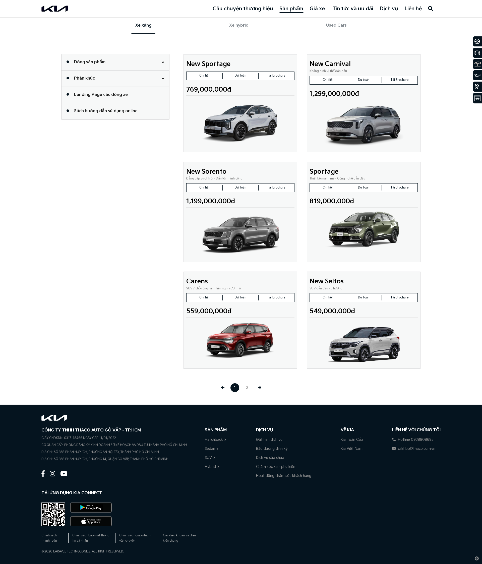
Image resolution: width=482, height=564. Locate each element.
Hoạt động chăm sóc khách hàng (283, 476)
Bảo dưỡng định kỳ (272, 449)
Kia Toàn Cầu (352, 439)
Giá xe (317, 9)
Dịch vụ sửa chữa (270, 458)
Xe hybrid (239, 25)
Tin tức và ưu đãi (352, 9)
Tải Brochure (276, 76)
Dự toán (240, 76)
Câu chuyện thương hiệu (243, 9)
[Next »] (259, 387)
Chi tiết (204, 76)
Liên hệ (413, 9)
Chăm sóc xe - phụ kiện (275, 467)
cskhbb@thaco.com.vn (416, 449)
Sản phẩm (291, 9)
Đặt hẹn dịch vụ (269, 439)
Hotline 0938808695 (415, 439)
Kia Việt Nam (352, 449)
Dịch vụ (389, 9)
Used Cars (336, 25)
